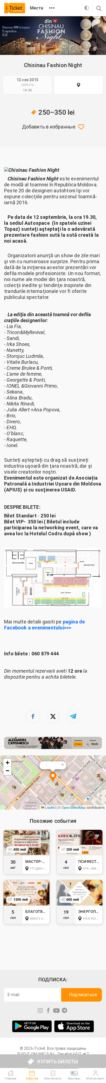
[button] (52, 777)
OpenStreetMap (74, 807)
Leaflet (50, 807)
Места (36, 8)
